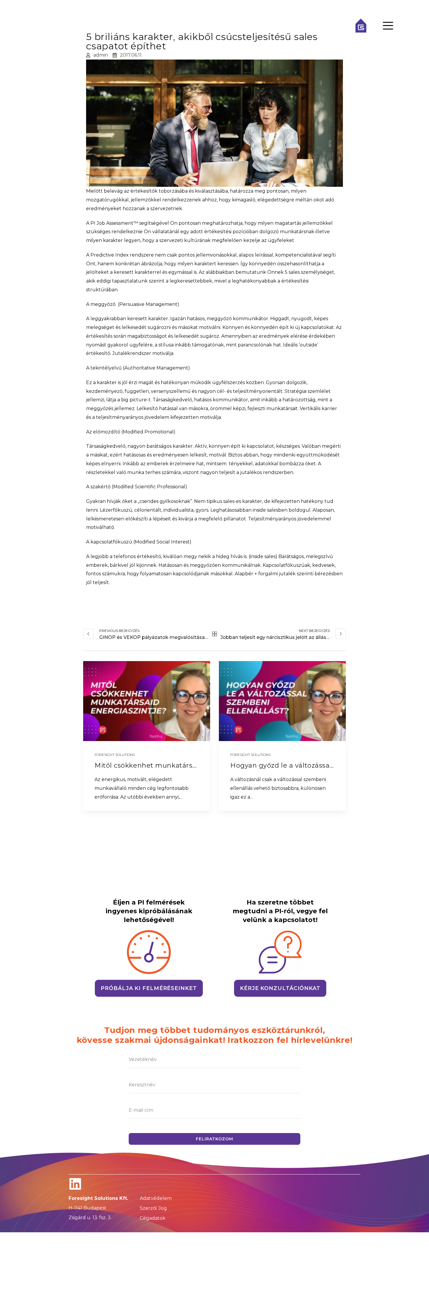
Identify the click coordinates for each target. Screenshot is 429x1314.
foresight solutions (115, 754)
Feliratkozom (214, 1139)
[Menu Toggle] (388, 25)
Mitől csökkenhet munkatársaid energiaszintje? (176, 765)
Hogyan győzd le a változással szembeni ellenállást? (318, 765)
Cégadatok (152, 1218)
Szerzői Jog (153, 1208)
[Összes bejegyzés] (214, 634)
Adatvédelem (156, 1198)
